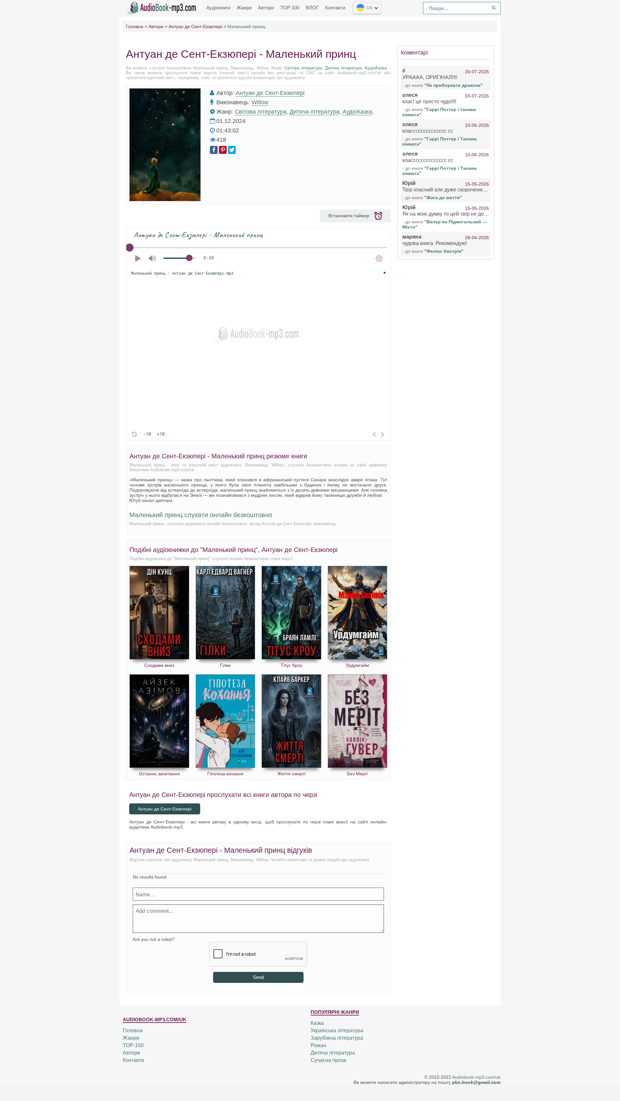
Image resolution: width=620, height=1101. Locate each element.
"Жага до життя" (443, 197)
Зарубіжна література (337, 1038)
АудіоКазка (376, 68)
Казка (317, 1023)
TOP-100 (133, 1045)
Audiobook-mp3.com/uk (476, 1077)
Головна (133, 1030)
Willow (260, 102)
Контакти (335, 7)
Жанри (244, 7)
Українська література (337, 1030)
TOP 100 (289, 7)
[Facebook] (214, 150)
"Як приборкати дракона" (453, 85)
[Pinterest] (223, 150)
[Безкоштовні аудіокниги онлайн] (163, 7)
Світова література (303, 68)
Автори (266, 7)
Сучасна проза (328, 1060)
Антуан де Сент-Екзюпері (270, 93)
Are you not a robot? (154, 939)
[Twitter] (232, 150)
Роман (318, 1045)
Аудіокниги (218, 7)
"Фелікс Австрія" (443, 251)
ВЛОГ (312, 7)
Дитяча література (343, 68)
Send (258, 977)
